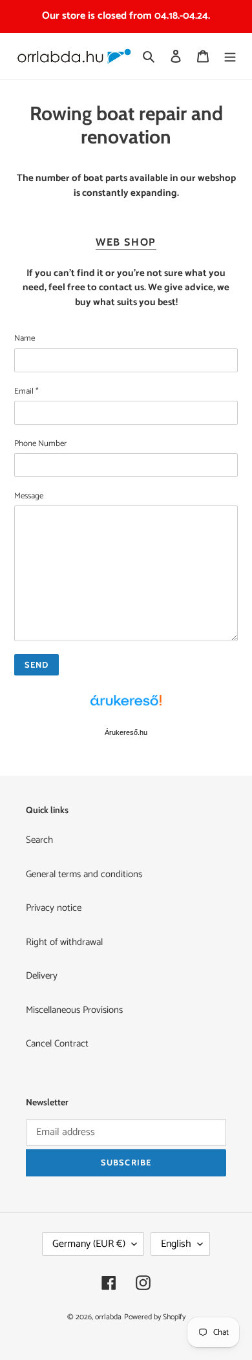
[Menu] (230, 56)
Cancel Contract (57, 1044)
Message (28, 496)
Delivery (42, 976)
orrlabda (108, 1317)
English (176, 1244)
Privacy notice (53, 908)
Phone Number (40, 444)
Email (26, 391)
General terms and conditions (84, 874)
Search (39, 840)
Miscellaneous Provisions (74, 1010)
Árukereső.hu (126, 732)
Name (24, 338)
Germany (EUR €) (88, 1244)
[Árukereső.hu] (126, 707)
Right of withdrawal (64, 942)
